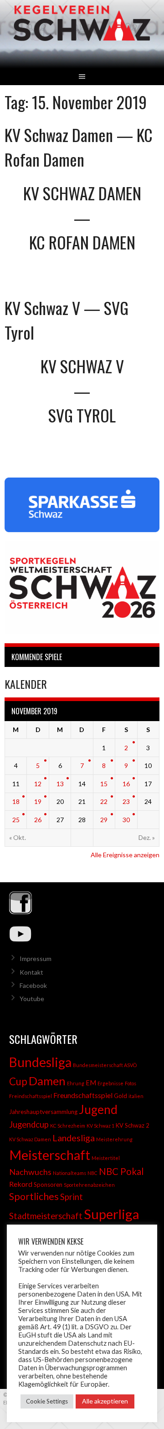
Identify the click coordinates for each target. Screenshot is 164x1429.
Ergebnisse (110, 1083)
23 (126, 801)
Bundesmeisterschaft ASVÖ (105, 1065)
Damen (47, 1081)
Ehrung (75, 1083)
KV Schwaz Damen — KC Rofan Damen (79, 146)
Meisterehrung (114, 1139)
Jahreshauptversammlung (43, 1111)
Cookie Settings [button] (47, 1401)
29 (104, 820)
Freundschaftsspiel (83, 1095)
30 (126, 820)
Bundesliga (40, 1062)
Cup (18, 1081)
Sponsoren (48, 1184)
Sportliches (34, 1196)
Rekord (20, 1184)
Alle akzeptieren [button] (105, 1401)
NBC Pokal (121, 1171)
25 (16, 820)
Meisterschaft (49, 1155)
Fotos (130, 1083)
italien (136, 1096)
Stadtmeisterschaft (45, 1216)
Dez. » (146, 837)
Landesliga (73, 1137)
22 (104, 801)
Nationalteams (69, 1173)
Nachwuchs (30, 1172)
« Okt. (17, 837)
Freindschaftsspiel (30, 1096)
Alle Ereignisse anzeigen (125, 855)
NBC (92, 1173)
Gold (120, 1095)
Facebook (33, 985)
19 (37, 801)
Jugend (98, 1109)
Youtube (32, 998)
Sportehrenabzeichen (89, 1185)
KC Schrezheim (67, 1126)
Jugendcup (29, 1124)
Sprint (71, 1197)
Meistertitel (106, 1158)
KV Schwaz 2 (132, 1125)
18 (16, 801)
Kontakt (31, 972)
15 (104, 784)
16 (126, 784)
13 (60, 784)
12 (37, 784)
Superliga (111, 1214)
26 (37, 820)
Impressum (35, 958)
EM (91, 1083)
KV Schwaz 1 (100, 1126)
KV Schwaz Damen (30, 1139)
